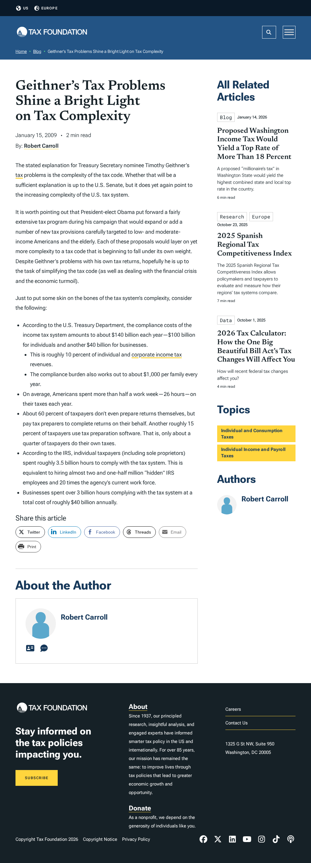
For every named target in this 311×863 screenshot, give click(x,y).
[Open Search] (269, 32)
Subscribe (36, 778)
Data (226, 320)
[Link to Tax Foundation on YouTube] (247, 839)
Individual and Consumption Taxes (252, 434)
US (26, 8)
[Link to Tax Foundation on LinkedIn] (232, 839)
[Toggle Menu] (289, 32)
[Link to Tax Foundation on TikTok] (276, 839)
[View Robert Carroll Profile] (30, 648)
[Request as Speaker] (44, 648)
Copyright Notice (100, 839)
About (138, 706)
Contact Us (236, 723)
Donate (140, 808)
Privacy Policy (136, 839)
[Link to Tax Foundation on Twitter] (218, 839)
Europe (49, 8)
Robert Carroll (41, 146)
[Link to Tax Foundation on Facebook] (203, 839)
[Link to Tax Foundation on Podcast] (291, 839)
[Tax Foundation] (51, 32)
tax (19, 175)
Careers (233, 709)
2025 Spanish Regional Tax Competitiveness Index (254, 244)
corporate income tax (157, 354)
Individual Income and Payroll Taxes (253, 453)
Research (232, 216)
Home (21, 51)
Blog (37, 51)
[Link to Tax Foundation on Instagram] (261, 839)
